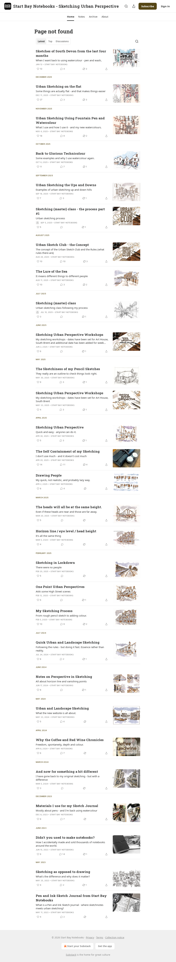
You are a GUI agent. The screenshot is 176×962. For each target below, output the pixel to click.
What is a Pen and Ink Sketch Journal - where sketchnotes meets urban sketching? (69, 906)
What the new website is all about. (56, 713)
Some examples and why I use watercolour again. (65, 158)
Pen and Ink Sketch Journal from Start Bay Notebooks (71, 897)
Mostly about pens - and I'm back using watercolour (66, 810)
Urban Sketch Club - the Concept (62, 244)
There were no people (49, 567)
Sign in (165, 6)
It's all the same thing (48, 535)
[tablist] (53, 41)
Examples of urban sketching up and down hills (64, 189)
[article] (88, 60)
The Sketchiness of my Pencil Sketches (68, 369)
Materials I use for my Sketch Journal (67, 806)
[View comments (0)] (61, 227)
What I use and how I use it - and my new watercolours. (69, 127)
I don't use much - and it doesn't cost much (61, 456)
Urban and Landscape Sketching (62, 708)
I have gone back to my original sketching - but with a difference (67, 777)
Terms (99, 937)
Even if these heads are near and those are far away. (66, 511)
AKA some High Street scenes (53, 591)
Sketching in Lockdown (55, 562)
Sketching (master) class (56, 303)
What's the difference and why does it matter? (63, 876)
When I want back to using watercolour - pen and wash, (69, 60)
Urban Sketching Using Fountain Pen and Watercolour (70, 120)
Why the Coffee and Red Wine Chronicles (70, 740)
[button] (70, 17)
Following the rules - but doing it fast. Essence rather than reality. (70, 648)
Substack (71, 954)
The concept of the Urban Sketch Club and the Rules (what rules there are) (70, 251)
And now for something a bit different (67, 771)
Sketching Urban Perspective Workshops (69, 334)
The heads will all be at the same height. (69, 507)
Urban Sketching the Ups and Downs (66, 185)
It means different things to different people (62, 276)
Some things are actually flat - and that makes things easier (71, 91)
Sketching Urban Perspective (60, 427)
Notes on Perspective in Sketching (64, 676)
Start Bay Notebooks (56, 64)
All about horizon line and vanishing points (61, 681)
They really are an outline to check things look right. (66, 373)
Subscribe (147, 6)
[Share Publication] (133, 6)
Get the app (105, 946)
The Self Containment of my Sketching (68, 451)
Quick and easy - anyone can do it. (56, 432)
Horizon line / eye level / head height (66, 531)
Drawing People (49, 475)
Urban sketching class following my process (62, 307)
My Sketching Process (54, 611)
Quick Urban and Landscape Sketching (68, 642)
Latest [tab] (41, 41)
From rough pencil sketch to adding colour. (61, 615)
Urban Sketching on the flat (58, 86)
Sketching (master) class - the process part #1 (70, 211)
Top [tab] (50, 41)
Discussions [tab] (62, 41)
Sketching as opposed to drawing (63, 872)
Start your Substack (79, 946)
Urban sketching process (50, 218)
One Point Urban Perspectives (60, 587)
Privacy (90, 937)
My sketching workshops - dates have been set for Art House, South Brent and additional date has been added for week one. (72, 341)
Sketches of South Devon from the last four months (71, 53)
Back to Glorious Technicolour (60, 153)
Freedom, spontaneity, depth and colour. (60, 744)
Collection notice (114, 937)
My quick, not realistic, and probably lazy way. (63, 480)
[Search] (126, 6)
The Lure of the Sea (51, 271)
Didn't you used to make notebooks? (65, 837)
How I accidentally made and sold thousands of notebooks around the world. (70, 843)
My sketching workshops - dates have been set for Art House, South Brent (72, 399)
